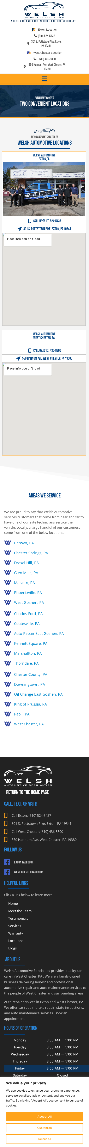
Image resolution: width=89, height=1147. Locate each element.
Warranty (15, 933)
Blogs (12, 948)
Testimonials (18, 918)
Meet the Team (20, 911)
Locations (15, 940)
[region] (44, 1112)
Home (13, 903)
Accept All (44, 1116)
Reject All (44, 1139)
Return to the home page (27, 792)
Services (14, 926)
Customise (44, 1127)
